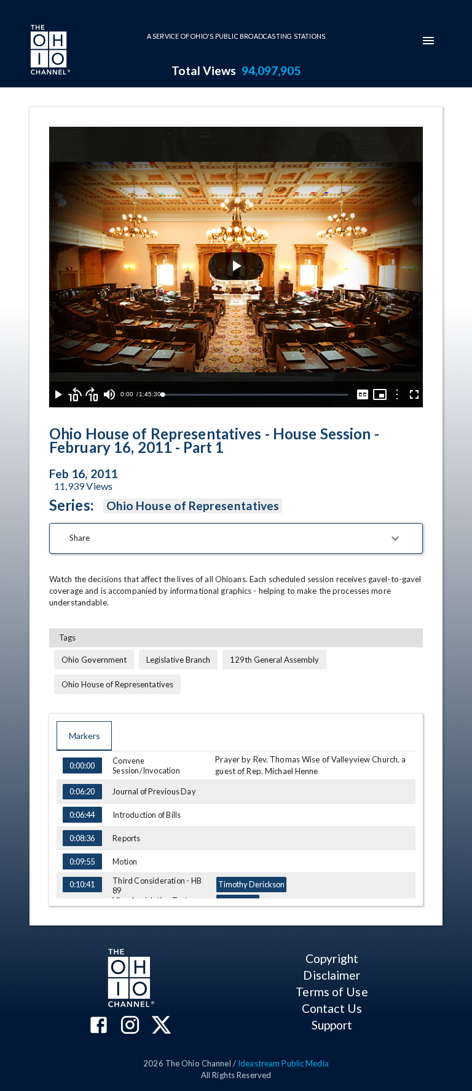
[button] (236, 538)
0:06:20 (82, 791)
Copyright (331, 958)
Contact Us (332, 1008)
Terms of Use (332, 991)
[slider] (255, 395)
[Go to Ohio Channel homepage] (49, 51)
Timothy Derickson (251, 884)
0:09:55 (82, 861)
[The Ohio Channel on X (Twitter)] (161, 1026)
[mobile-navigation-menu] (428, 40)
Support (332, 1025)
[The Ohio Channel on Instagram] (130, 1026)
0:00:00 (82, 765)
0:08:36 (82, 838)
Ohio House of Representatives (192, 505)
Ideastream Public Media (283, 1063)
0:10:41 (82, 884)
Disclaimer (331, 975)
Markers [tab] (84, 735)
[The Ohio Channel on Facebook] (98, 1026)
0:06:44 (82, 815)
